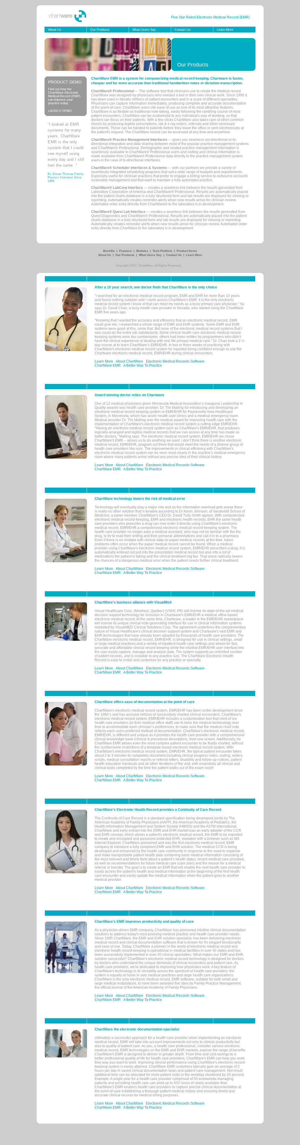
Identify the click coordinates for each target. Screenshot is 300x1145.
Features (126, 250)
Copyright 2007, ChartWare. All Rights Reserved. (149, 265)
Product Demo (187, 250)
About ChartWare (129, 361)
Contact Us (183, 29)
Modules (142, 250)
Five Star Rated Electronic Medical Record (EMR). (210, 17)
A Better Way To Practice (142, 365)
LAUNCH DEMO (60, 110)
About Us (54, 29)
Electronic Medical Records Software (175, 361)
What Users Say (144, 29)
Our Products (100, 29)
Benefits (109, 250)
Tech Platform (163, 250)
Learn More (225, 29)
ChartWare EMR (108, 365)
